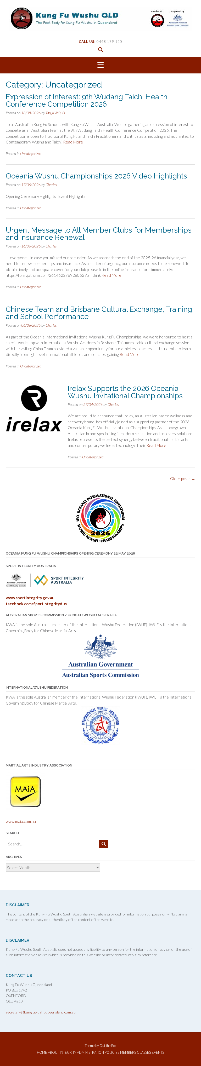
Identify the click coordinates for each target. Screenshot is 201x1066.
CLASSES (144, 1052)
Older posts (182, 478)
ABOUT (53, 1052)
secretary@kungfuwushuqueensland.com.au (41, 1012)
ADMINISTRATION (90, 1052)
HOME (42, 1052)
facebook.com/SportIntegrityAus (36, 603)
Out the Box (107, 1046)
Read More (73, 142)
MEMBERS (128, 1052)
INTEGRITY (68, 1052)
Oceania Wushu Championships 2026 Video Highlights (96, 176)
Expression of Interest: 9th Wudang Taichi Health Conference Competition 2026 (87, 100)
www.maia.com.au (21, 821)
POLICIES (112, 1052)
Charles (51, 184)
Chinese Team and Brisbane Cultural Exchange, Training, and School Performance (100, 313)
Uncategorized (30, 153)
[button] (100, 65)
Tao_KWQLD (55, 113)
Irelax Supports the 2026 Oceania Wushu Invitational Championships (125, 392)
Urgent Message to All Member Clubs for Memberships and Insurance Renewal (99, 234)
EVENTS (158, 1052)
